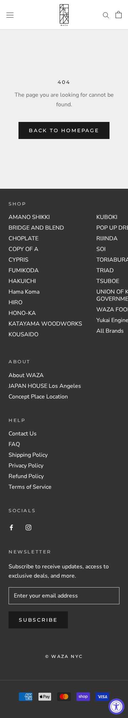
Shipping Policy (28, 455)
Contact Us (23, 433)
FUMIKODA (24, 270)
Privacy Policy (26, 465)
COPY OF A (23, 249)
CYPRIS (18, 259)
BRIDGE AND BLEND (36, 227)
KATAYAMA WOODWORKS (45, 323)
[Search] (106, 15)
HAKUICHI (22, 281)
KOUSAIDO (23, 334)
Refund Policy (26, 476)
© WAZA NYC (64, 656)
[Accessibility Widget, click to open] (116, 706)
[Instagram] (28, 527)
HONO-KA (22, 313)
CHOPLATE (23, 238)
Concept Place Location (38, 396)
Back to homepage (64, 130)
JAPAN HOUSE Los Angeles (45, 386)
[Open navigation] (10, 15)
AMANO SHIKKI (29, 217)
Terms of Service (30, 487)
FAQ (14, 444)
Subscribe (38, 620)
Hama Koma (24, 291)
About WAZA (26, 375)
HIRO (15, 302)
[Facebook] (11, 527)
